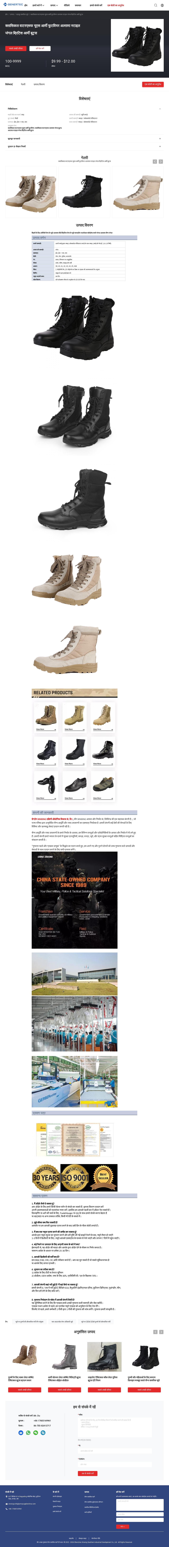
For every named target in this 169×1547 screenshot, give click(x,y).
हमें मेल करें (40, 48)
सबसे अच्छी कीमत (16, 48)
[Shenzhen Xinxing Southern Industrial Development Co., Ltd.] (13, 4)
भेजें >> (123, 1527)
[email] (20, 1432)
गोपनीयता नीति (95, 1538)
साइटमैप (71, 1538)
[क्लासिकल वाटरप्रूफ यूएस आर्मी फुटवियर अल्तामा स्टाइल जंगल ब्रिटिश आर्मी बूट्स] (137, 45)
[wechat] (35, 1432)
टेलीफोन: (82, 1459)
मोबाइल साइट (82, 1538)
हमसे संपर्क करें (57, 1511)
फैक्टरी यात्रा (56, 1501)
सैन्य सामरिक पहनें (89, 1497)
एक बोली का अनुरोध (153, 84)
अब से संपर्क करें (88, 1473)
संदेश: (81, 1415)
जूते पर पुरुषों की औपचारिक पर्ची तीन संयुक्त (29, 1322)
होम (6, 14)
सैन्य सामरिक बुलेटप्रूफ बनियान (93, 1502)
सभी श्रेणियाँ (88, 1512)
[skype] (43, 1432)
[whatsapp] (28, 1432)
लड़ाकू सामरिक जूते (22, 14)
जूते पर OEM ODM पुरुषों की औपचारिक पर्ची (95, 1322)
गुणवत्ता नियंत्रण (57, 1506)
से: (80, 1446)
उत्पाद (12, 14)
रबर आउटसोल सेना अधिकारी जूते (62, 1322)
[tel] (50, 1432)
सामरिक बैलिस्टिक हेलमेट (91, 1507)
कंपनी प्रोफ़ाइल (57, 1496)
